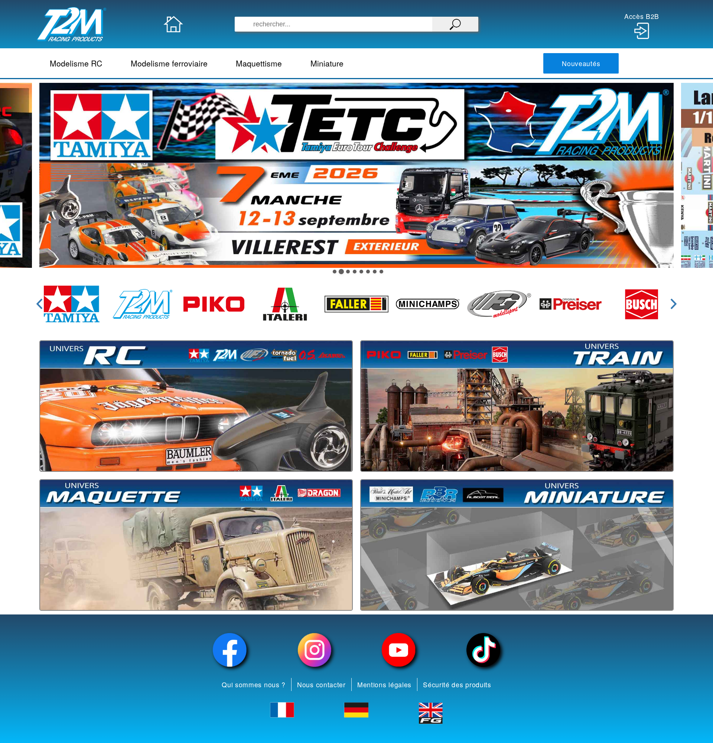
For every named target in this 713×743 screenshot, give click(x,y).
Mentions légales (384, 684)
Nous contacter (321, 684)
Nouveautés (581, 63)
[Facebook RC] (230, 650)
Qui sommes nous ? (254, 684)
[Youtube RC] (398, 650)
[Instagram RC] (314, 650)
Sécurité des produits (457, 684)
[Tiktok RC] (483, 650)
